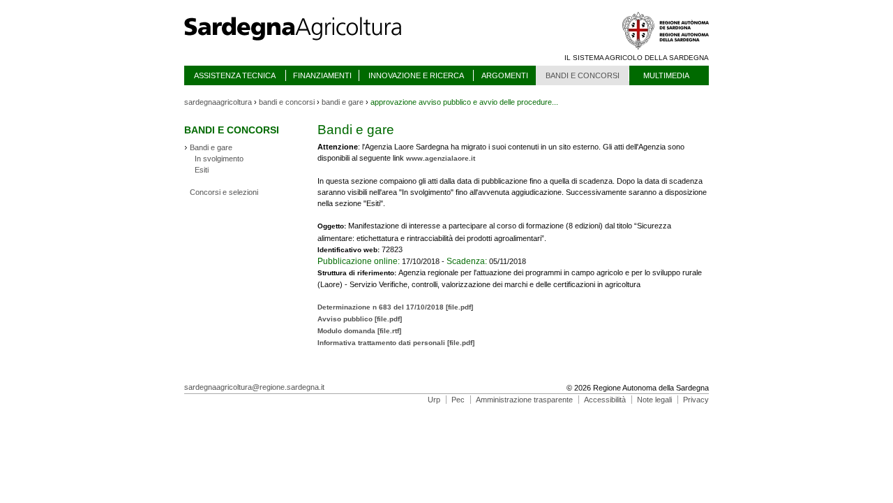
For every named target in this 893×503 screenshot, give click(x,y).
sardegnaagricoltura (218, 102)
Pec (458, 399)
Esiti (202, 170)
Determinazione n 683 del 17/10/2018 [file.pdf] (395, 307)
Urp (434, 399)
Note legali (654, 399)
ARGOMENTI (504, 75)
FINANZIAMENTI (322, 75)
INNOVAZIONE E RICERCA (416, 75)
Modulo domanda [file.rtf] (359, 331)
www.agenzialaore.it (440, 158)
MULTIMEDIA (666, 75)
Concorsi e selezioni (224, 192)
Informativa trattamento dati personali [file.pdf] (395, 343)
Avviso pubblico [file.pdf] (359, 319)
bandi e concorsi (287, 102)
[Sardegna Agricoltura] (306, 45)
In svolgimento (219, 158)
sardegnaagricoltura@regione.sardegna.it (254, 387)
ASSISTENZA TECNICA (235, 75)
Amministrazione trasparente (524, 399)
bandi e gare (342, 102)
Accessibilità (605, 399)
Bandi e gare (211, 147)
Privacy (696, 399)
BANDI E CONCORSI (583, 75)
